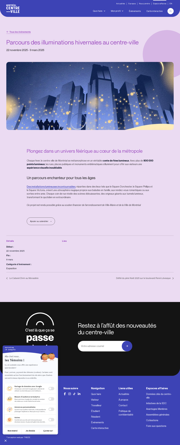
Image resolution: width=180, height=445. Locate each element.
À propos (132, 4)
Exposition (11, 268)
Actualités (120, 4)
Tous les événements (20, 31)
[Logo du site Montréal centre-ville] (13, 8)
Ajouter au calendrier (39, 221)
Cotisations (152, 420)
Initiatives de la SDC (156, 403)
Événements (135, 11)
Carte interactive (154, 11)
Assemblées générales (157, 414)
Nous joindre (144, 4)
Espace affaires (159, 4)
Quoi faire (98, 11)
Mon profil (116, 11)
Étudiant (95, 411)
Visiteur (95, 399)
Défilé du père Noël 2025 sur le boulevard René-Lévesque (143, 278)
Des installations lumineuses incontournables (51, 186)
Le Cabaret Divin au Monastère (23, 278)
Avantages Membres (156, 409)
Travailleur (96, 405)
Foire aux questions (156, 426)
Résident (95, 416)
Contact (123, 405)
